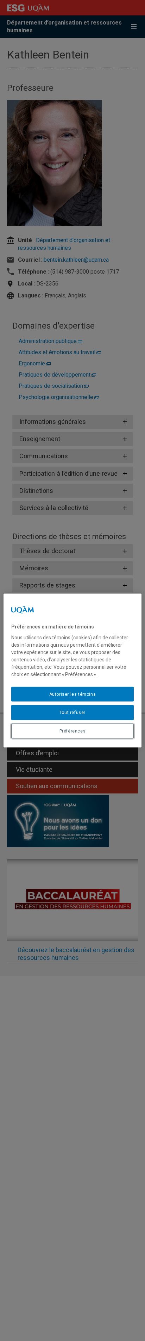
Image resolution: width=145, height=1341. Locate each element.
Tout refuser (72, 712)
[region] (72, 671)
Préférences (72, 731)
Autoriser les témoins (72, 694)
